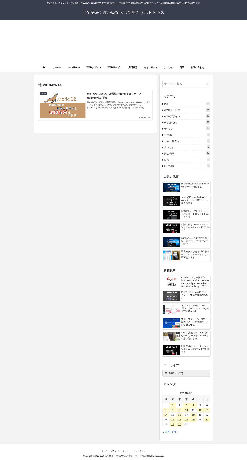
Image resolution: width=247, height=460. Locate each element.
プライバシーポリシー (120, 451)
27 (207, 419)
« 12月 (166, 432)
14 (165, 414)
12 (200, 410)
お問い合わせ (140, 451)
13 (207, 410)
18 (193, 414)
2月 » (175, 432)
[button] (207, 84)
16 (179, 414)
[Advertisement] (123, 42)
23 (179, 419)
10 (186, 410)
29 (172, 424)
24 (186, 419)
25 (193, 419)
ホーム (104, 451)
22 (172, 419)
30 (179, 424)
